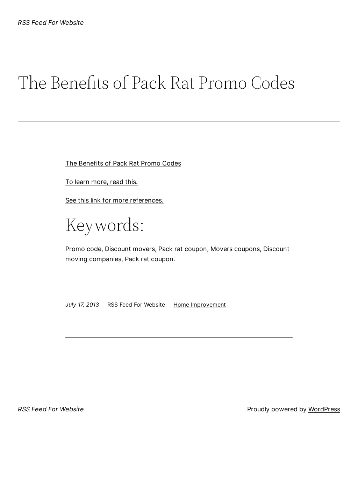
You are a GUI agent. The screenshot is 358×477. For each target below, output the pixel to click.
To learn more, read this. (101, 181)
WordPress (324, 409)
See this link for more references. (114, 200)
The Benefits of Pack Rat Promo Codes (123, 163)
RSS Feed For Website (51, 22)
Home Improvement (199, 304)
